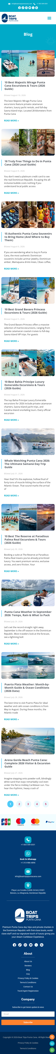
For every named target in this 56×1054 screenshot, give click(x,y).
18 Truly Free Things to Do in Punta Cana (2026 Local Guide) (27, 162)
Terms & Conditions (28, 1048)
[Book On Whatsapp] (28, 853)
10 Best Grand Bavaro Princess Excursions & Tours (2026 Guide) (25, 311)
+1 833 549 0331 (28, 845)
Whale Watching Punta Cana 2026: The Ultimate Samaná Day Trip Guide (27, 464)
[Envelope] (52, 1043)
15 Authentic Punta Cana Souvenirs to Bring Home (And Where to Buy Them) (28, 237)
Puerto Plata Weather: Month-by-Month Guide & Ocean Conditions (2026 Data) (26, 688)
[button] (49, 18)
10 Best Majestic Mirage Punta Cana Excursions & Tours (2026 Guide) (24, 86)
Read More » (11, 120)
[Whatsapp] (52, 1050)
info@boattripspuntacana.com (28, 876)
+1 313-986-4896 (28, 863)
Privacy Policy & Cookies (28, 1043)
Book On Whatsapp (28, 859)
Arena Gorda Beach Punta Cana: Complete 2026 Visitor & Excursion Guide (27, 763)
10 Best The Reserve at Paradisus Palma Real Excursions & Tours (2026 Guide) (26, 539)
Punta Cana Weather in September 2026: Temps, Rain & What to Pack (28, 613)
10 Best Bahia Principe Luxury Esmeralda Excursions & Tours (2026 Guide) (24, 385)
